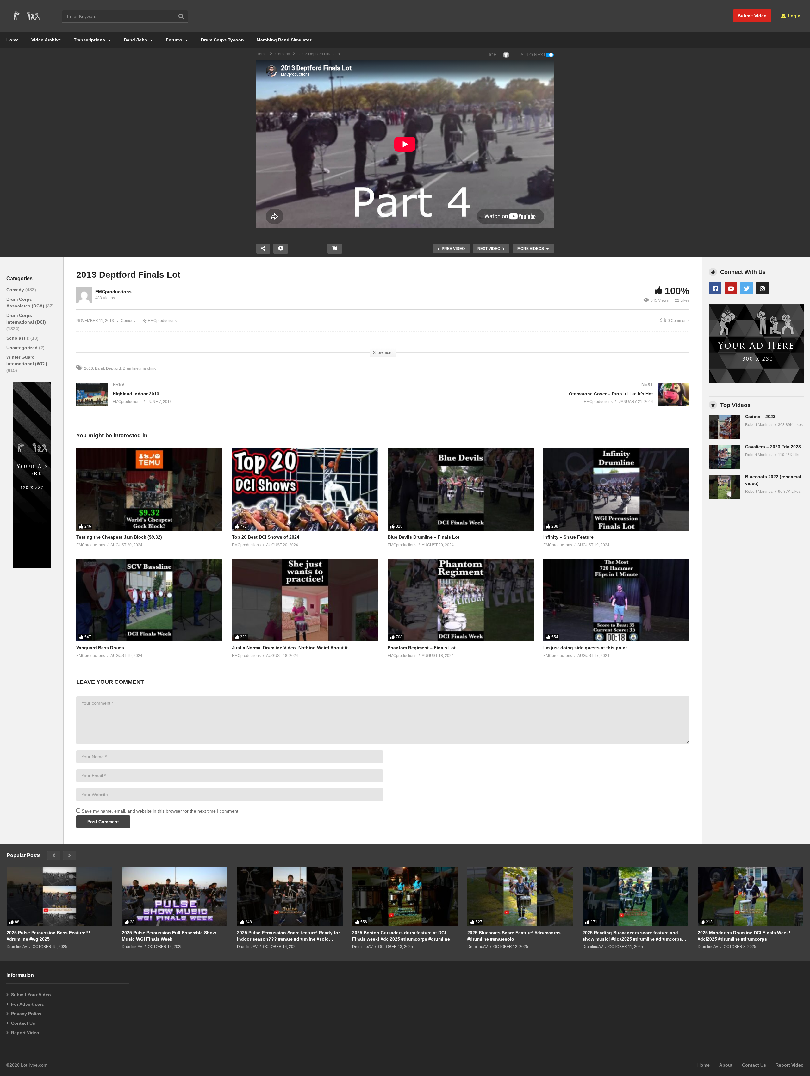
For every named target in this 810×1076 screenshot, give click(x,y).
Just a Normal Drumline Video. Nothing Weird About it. (290, 647)
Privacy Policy (26, 1013)
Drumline (131, 368)
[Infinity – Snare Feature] (616, 489)
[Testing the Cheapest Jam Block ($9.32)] (149, 489)
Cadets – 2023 (760, 416)
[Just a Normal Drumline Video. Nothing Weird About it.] (305, 600)
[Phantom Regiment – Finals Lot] (461, 600)
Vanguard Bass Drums (100, 647)
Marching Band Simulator (284, 39)
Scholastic (18, 338)
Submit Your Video (31, 994)
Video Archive (46, 39)
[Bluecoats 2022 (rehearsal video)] (724, 487)
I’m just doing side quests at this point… (587, 647)
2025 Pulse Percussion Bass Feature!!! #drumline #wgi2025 (48, 936)
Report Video (25, 1032)
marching (148, 368)
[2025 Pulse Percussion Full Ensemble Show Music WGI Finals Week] (174, 896)
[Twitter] (746, 288)
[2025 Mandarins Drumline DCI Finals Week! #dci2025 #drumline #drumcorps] (750, 896)
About (725, 1064)
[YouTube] (731, 288)
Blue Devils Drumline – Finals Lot (423, 537)
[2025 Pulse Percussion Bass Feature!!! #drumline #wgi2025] (59, 896)
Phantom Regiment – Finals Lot (422, 647)
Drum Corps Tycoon (222, 39)
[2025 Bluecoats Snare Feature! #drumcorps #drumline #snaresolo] (520, 896)
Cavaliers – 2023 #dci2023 (773, 446)
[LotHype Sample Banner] (32, 566)
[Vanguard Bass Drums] (149, 600)
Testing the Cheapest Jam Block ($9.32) (119, 537)
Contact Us (23, 1023)
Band (99, 368)
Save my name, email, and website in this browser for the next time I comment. (161, 810)
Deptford (113, 368)
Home (12, 39)
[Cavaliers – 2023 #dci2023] (724, 457)
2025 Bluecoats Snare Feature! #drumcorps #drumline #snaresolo (514, 936)
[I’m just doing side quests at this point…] (616, 600)
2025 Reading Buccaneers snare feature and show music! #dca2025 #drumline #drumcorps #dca (632, 936)
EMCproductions (113, 291)
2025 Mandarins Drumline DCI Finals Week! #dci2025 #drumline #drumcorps (744, 936)
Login (794, 15)
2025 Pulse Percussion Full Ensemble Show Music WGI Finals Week (169, 936)
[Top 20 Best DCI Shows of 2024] (305, 489)
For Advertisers (27, 1004)
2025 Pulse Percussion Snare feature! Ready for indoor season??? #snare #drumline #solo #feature (288, 936)
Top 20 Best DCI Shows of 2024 (265, 537)
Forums (175, 39)
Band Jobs (136, 39)
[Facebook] (715, 288)
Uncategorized (22, 347)
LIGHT (493, 54)
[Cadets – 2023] (724, 427)
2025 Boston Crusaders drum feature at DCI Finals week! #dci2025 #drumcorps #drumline (401, 936)
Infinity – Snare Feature (568, 537)
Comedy (282, 54)
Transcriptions (90, 39)
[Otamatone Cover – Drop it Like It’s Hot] (539, 401)
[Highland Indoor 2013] (226, 401)
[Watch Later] (280, 249)
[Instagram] (762, 288)
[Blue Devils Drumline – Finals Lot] (461, 489)
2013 (88, 368)
